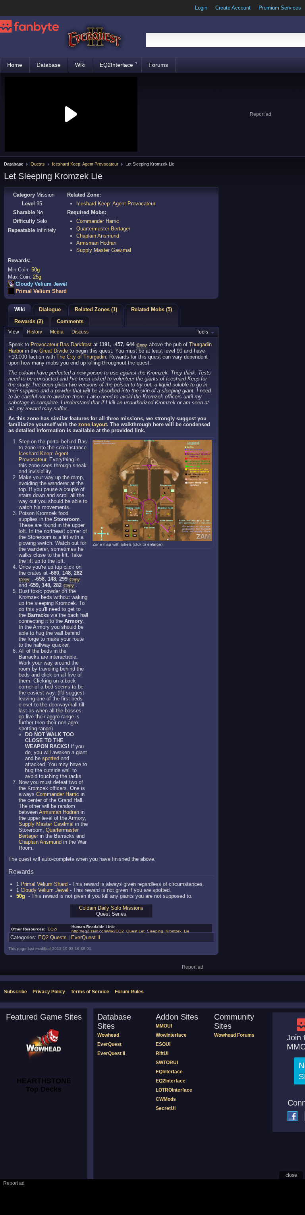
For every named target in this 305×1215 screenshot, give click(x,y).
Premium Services (280, 8)
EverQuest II (85, 937)
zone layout (92, 424)
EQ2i (52, 929)
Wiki (80, 65)
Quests (38, 164)
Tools (202, 332)
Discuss (80, 332)
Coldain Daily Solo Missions (111, 908)
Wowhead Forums (234, 1035)
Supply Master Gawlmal (103, 250)
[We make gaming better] (25, 8)
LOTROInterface (174, 1090)
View (13, 332)
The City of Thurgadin (81, 357)
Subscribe (15, 992)
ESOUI (163, 1044)
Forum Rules (129, 992)
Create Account (233, 8)
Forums (158, 65)
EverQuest (109, 1044)
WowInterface (171, 1035)
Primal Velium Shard (41, 291)
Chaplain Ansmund (97, 236)
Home (14, 65)
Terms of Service (90, 992)
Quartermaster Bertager (103, 229)
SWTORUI (167, 1062)
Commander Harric (97, 221)
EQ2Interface (116, 65)
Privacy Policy (49, 992)
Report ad (260, 114)
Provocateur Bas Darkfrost (61, 344)
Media (57, 332)
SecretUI (166, 1108)
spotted (50, 758)
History (34, 332)
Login (201, 8)
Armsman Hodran (96, 243)
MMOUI (164, 1026)
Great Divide (53, 351)
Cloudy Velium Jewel (41, 284)
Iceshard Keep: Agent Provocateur (85, 164)
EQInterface (169, 1072)
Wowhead (108, 1035)
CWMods (166, 1099)
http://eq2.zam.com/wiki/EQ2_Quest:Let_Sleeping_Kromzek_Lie (130, 931)
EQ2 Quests (52, 937)
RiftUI (162, 1053)
